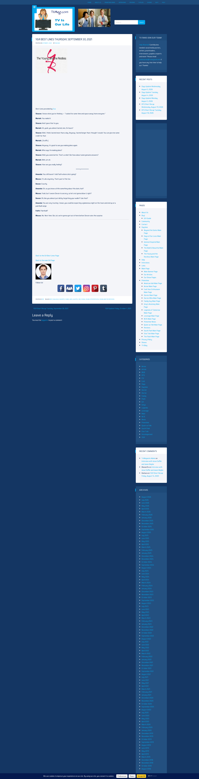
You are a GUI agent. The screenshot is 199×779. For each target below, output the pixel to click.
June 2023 (145, 609)
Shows (149, 2)
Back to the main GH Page (45, 260)
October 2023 (147, 597)
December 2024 (147, 556)
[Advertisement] (130, 10)
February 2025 (147, 550)
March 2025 (146, 547)
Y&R (43, 299)
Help (163, 2)
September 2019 (148, 742)
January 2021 (146, 694)
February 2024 (147, 585)
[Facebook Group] (69, 288)
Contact (144, 224)
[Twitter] (78, 288)
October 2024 (147, 562)
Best (51, 299)
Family (144, 396)
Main (143, 413)
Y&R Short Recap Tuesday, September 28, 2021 (50, 308)
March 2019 (146, 756)
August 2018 (146, 768)
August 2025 (146, 532)
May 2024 (145, 576)
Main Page (145, 268)
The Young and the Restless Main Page (151, 255)
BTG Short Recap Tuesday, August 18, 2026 (151, 112)
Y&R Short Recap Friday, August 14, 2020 (152, 475)
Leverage (145, 410)
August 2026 (146, 497)
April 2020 (145, 721)
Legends (145, 407)
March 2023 (146, 618)
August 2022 (146, 638)
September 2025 (148, 529)
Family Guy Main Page (152, 301)
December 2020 (147, 697)
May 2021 (145, 683)
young (83, 299)
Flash (143, 398)
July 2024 (145, 570)
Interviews (122, 2)
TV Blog (141, 2)
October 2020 (147, 703)
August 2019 (146, 745)
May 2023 (145, 612)
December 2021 (147, 662)
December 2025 (147, 520)
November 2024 (148, 559)
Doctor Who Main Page (152, 298)
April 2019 (145, 754)
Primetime (145, 280)
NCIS (143, 416)
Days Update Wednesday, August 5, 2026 (151, 88)
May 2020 (145, 718)
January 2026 (147, 517)
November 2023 (147, 594)
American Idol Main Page (153, 283)
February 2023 (147, 621)
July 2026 (145, 500)
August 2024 (146, 567)
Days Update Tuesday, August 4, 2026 (150, 94)
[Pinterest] (95, 288)
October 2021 (146, 668)
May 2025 (145, 541)
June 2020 (145, 715)
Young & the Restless (92, 299)
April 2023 (145, 615)
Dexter (144, 390)
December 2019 (147, 733)
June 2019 (145, 748)
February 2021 (147, 691)
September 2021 (148, 671)
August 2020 (146, 709)
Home (89, 2)
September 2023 (148, 600)
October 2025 (147, 526)
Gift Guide (147, 218)
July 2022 (145, 641)
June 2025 (145, 538)
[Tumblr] (103, 288)
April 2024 (145, 579)
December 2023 (147, 591)
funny (67, 299)
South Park (146, 428)
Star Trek (145, 431)
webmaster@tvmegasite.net (149, 59)
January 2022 (146, 659)
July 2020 (145, 712)
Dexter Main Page (150, 295)
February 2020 (147, 727)
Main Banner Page (151, 271)
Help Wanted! (144, 44)
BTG (143, 375)
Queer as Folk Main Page (153, 324)
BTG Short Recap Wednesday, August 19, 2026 (152, 106)
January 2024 (147, 588)
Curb (143, 381)
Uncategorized (147, 434)
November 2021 (147, 665)
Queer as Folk (146, 425)
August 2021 (146, 674)
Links (143, 265)
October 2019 (147, 739)
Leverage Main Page (151, 315)
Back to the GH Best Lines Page (47, 255)
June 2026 (145, 502)
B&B (143, 372)
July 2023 (145, 606)
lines (71, 299)
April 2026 (145, 508)
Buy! (156, 2)
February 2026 (147, 514)
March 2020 (146, 724)
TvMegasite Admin (148, 458)
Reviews (132, 2)
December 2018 (147, 759)
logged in (44, 320)
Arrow (144, 366)
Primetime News (110, 2)
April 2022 (145, 650)
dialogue (56, 299)
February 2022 (147, 656)
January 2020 (147, 730)
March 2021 (146, 689)
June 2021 (145, 680)
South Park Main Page (152, 330)
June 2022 (145, 644)
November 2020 (147, 700)
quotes (75, 299)
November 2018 (147, 762)
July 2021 (145, 677)
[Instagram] (86, 288)
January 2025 (146, 553)
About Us (98, 2)
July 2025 (145, 535)
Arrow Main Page (150, 286)
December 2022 (147, 626)
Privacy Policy (147, 339)
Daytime (145, 227)
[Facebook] (61, 288)
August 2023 (146, 603)
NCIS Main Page (150, 318)
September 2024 (148, 565)
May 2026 (145, 505)
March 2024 (146, 582)
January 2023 (146, 624)
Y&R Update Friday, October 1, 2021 (118, 308)
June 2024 (145, 573)
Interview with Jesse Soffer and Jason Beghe (152, 463)
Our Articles (148, 274)
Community (146, 221)
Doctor (144, 393)
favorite (62, 299)
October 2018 (147, 765)
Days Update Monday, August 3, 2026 (150, 100)
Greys (144, 404)
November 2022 (147, 629)
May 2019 (145, 751)
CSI (143, 378)
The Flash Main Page (151, 336)
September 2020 (148, 706)
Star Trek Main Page (151, 333)
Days (143, 384)
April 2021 (145, 686)
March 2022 (146, 653)
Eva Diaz (57, 43)
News (144, 419)
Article (144, 369)
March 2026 (146, 511)
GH (143, 401)
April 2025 (145, 544)
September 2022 (148, 635)
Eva (54, 108)
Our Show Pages (150, 277)
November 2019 (147, 736)
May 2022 (145, 647)
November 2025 (147, 523)
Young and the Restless (107, 299)
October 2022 (147, 632)
